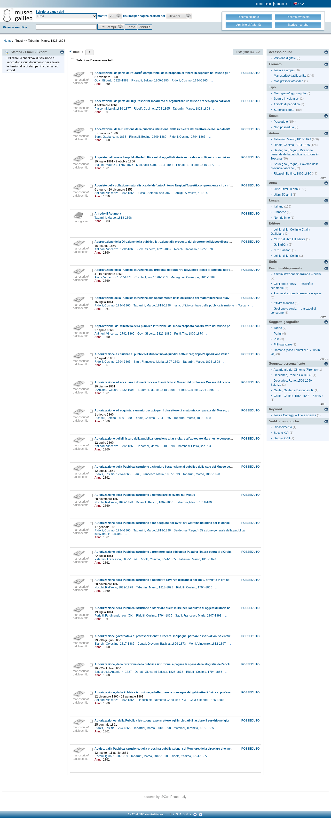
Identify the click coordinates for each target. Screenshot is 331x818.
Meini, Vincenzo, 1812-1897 (208, 643)
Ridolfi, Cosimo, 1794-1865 (190, 80)
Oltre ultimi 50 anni (286, 189)
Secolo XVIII (282, 438)
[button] (115, 16)
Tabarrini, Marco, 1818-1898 (192, 108)
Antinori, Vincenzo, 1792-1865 (115, 193)
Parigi (278, 333)
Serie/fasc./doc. (284, 110)
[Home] (18, 15)
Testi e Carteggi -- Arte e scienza (295, 415)
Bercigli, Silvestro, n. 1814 (190, 193)
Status (273, 116)
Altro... (324, 178)
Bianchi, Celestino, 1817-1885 (115, 643)
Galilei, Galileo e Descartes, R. (294, 390)
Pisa (277, 339)
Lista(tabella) (245, 52)
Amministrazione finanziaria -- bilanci (298, 274)
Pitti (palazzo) (283, 344)
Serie (273, 262)
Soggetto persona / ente (287, 363)
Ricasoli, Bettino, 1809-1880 (150, 80)
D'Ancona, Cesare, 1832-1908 (115, 390)
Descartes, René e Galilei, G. (293, 375)
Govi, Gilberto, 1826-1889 (112, 80)
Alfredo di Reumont (108, 213)
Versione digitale (285, 58)
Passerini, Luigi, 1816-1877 (113, 108)
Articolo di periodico (287, 104)
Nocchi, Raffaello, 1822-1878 (193, 249)
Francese (280, 212)
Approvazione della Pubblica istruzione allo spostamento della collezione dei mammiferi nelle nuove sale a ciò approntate (178, 298)
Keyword (275, 409)
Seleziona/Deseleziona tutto (95, 60)
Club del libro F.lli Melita (289, 239)
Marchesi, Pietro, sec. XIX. (195, 446)
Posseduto (281, 121)
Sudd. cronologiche (284, 421)
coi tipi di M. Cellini (286, 255)
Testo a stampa (284, 70)
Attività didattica (284, 303)
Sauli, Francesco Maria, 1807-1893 (157, 361)
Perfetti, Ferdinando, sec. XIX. (114, 615)
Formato (275, 64)
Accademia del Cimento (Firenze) (296, 369)
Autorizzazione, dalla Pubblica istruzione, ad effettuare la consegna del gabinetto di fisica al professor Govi (168, 692)
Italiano (279, 206)
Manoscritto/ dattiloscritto (290, 75)
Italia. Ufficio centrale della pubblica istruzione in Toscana (212, 305)
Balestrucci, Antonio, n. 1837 (114, 672)
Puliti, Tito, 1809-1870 (189, 333)
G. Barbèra (281, 244)
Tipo (272, 87)
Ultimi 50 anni (283, 194)
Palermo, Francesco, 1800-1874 (116, 559)
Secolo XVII (281, 432)
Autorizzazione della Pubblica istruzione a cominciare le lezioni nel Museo (145, 495)
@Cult (165, 797)
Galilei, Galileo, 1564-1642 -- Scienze (298, 396)
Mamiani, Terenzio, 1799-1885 (194, 728)
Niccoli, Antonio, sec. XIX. (154, 193)
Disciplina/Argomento (285, 268)
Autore (274, 133)
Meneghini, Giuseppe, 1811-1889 (193, 277)
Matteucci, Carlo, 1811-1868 (155, 165)
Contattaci (281, 4)
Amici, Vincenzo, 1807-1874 (113, 277)
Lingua (274, 200)
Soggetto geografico (284, 322)
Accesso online (280, 52)
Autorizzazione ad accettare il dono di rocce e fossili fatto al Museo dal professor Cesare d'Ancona (162, 382)
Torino (278, 328)
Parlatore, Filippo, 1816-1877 (195, 165)
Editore (274, 223)
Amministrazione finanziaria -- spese (298, 293)
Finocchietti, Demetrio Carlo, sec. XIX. (162, 700)
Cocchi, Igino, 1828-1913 (151, 277)
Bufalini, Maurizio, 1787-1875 (114, 165)
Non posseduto (284, 127)
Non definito (282, 217)
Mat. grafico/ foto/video (288, 81)
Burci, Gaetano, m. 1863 (111, 136)
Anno (273, 183)
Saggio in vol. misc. (286, 98)
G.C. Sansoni (282, 250)
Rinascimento (283, 427)
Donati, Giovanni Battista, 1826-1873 (162, 643)
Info (268, 4)
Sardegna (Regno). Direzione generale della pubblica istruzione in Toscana (295, 154)
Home (259, 4)
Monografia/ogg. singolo (290, 93)
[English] (295, 4)
